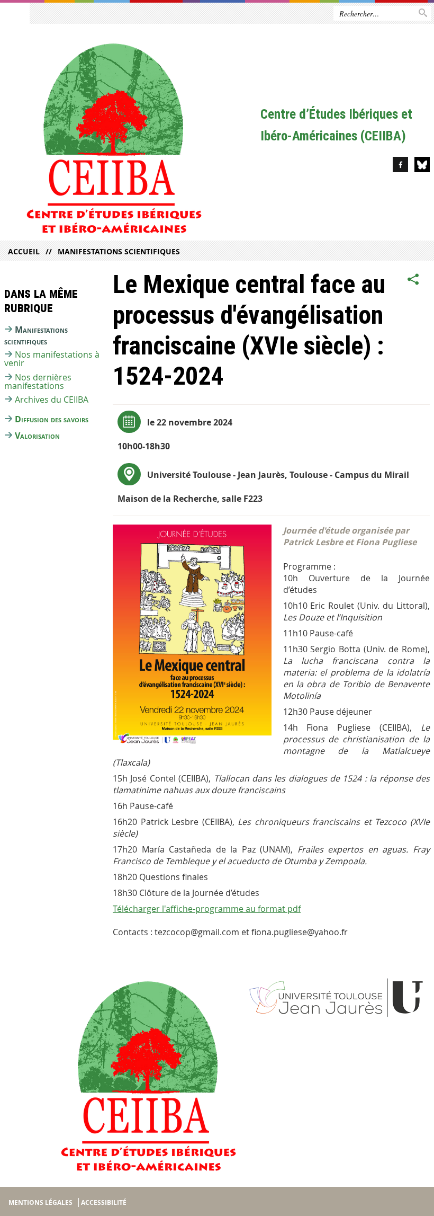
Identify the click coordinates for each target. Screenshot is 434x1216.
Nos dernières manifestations (37, 381)
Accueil (24, 251)
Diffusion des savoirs (51, 419)
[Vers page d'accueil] (130, 135)
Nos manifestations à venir (52, 359)
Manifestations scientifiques (119, 251)
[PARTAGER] (413, 279)
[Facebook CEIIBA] (400, 166)
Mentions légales (40, 1202)
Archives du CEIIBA (51, 399)
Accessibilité (103, 1202)
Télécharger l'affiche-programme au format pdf (207, 909)
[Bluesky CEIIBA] (422, 166)
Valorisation (37, 435)
